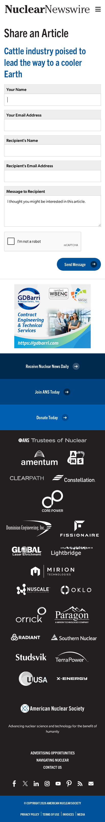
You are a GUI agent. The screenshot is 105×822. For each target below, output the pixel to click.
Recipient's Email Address (29, 165)
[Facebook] (14, 783)
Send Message (75, 264)
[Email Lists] (91, 783)
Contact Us (52, 767)
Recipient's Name (22, 140)
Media (81, 814)
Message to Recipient (25, 191)
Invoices (68, 814)
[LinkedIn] (36, 783)
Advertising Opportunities (53, 752)
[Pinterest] (69, 783)
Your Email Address (24, 115)
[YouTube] (58, 783)
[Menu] (97, 9)
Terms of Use (51, 814)
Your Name (16, 89)
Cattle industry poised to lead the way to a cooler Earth (45, 62)
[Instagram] (47, 783)
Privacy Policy (29, 814)
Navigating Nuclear (52, 759)
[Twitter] (25, 783)
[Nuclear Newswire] (80, 783)
